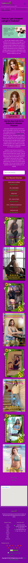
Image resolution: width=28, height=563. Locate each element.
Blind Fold (14, 193)
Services (7, 532)
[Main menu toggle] (25, 3)
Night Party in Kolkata (14, 182)
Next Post (14, 480)
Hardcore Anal (14, 210)
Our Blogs (7, 9)
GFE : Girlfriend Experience (14, 204)
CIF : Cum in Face (14, 199)
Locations (8, 527)
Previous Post (14, 477)
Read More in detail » (14, 184)
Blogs (8, 536)
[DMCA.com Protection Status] (14, 550)
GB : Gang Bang (14, 188)
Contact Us (8, 538)
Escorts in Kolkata (20, 133)
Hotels (7, 529)
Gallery (7, 530)
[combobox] (14, 172)
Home (2, 9)
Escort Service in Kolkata (8, 5)
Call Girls (13, 9)
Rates (8, 534)
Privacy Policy (11, 555)
